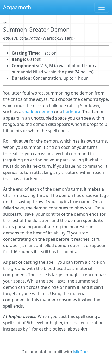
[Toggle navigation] (101, 7)
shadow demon (37, 112)
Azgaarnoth (17, 7)
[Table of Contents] (5, 23)
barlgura (71, 112)
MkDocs (81, 352)
